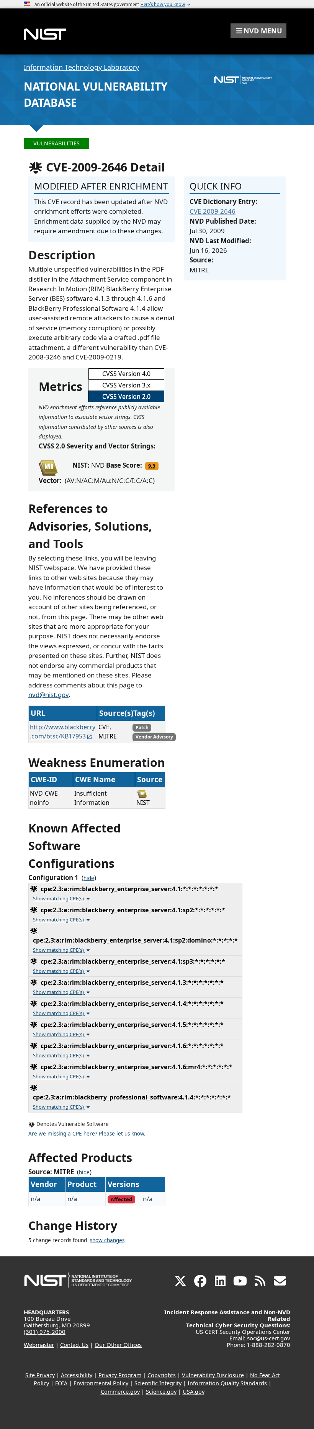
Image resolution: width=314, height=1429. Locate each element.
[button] (258, 30)
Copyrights (161, 1375)
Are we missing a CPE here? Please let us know (86, 1133)
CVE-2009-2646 (213, 211)
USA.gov (193, 1391)
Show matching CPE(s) (59, 898)
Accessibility (76, 1375)
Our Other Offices (118, 1344)
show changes (107, 1240)
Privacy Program (119, 1375)
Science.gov (161, 1391)
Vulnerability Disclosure (213, 1375)
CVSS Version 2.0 (126, 396)
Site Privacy (40, 1375)
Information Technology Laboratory (81, 67)
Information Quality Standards (227, 1383)
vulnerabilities (56, 143)
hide (88, 878)
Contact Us (74, 1344)
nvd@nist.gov (48, 694)
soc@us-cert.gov (268, 1338)
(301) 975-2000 (44, 1331)
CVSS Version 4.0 (126, 373)
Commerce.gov (120, 1391)
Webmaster (39, 1344)
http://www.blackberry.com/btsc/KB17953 (62, 731)
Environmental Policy (101, 1383)
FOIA (61, 1383)
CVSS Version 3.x (126, 385)
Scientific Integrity (158, 1383)
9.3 (151, 465)
